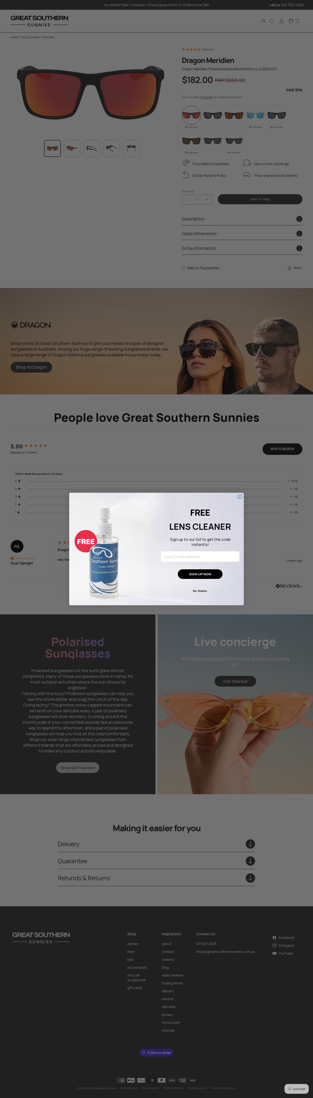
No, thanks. (200, 591)
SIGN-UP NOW (200, 574)
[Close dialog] (240, 496)
